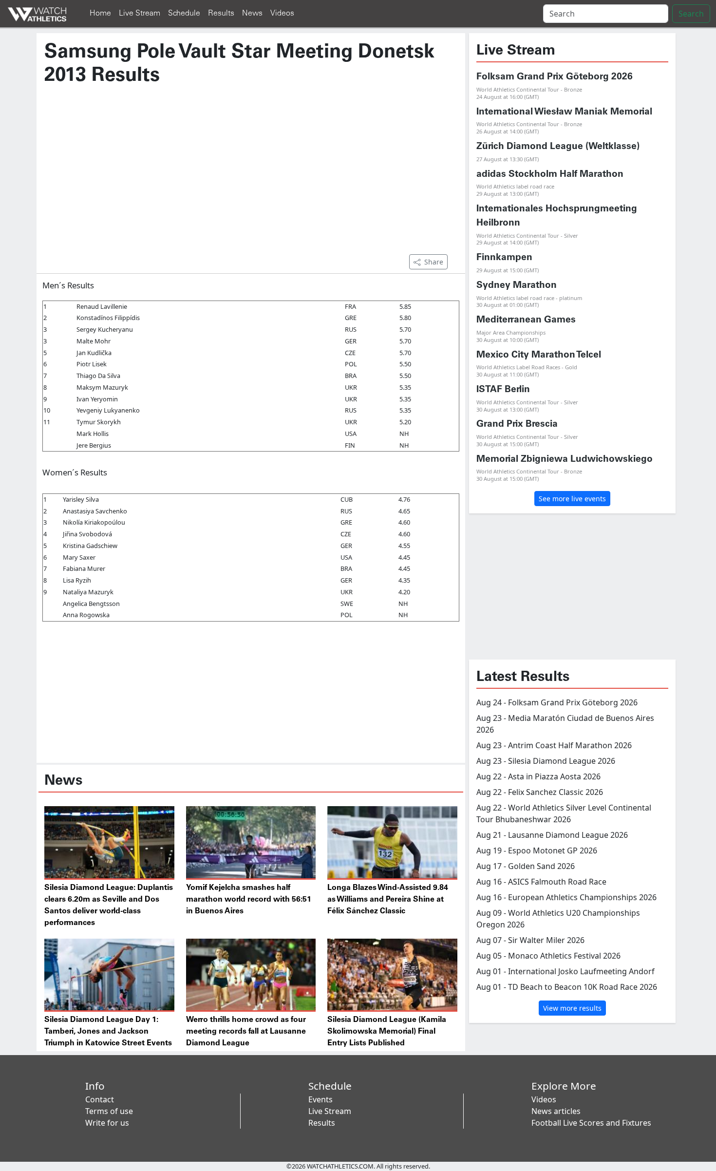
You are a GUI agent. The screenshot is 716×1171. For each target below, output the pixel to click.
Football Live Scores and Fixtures (591, 1122)
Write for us (107, 1122)
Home (100, 13)
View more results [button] (572, 1008)
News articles (556, 1111)
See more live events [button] (572, 498)
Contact (99, 1099)
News (252, 13)
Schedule (184, 13)
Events (320, 1099)
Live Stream (139, 13)
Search (691, 13)
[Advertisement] (250, 175)
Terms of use (109, 1111)
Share (433, 261)
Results (221, 13)
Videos (282, 13)
